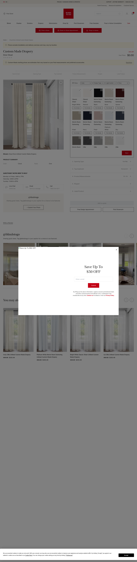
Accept (126, 555)
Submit (93, 285)
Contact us (90, 295)
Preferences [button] (69, 555)
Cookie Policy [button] (28, 555)
